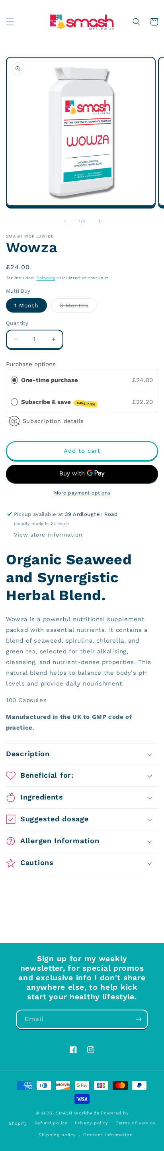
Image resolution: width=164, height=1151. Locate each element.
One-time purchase (49, 380)
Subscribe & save (58, 402)
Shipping (46, 278)
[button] (10, 22)
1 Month (26, 305)
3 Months (78, 307)
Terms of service (135, 1123)
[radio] (14, 380)
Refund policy (51, 1123)
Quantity (17, 323)
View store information (48, 534)
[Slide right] (99, 221)
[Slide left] (64, 221)
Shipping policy (57, 1134)
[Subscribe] (138, 1019)
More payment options (82, 493)
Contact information (108, 1134)
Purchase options (31, 364)
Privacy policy (91, 1123)
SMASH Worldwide (78, 1113)
